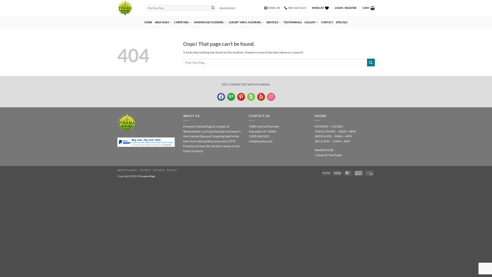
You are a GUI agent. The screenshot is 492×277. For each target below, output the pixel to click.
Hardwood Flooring (209, 22)
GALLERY (310, 22)
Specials (341, 22)
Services (272, 22)
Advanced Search (227, 8)
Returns (158, 170)
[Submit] (213, 8)
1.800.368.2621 (259, 136)
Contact (327, 22)
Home (148, 22)
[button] (346, 8)
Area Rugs (162, 22)
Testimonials (292, 22)
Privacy (172, 170)
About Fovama (127, 170)
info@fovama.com (261, 141)
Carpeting (181, 22)
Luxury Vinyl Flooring (245, 22)
